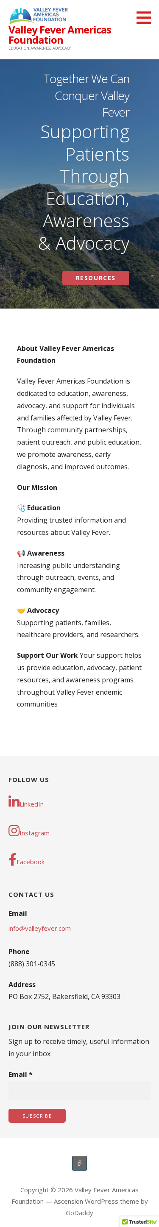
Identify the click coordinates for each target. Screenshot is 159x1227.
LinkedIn (32, 804)
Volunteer (79, 1163)
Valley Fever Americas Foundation (59, 34)
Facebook (31, 861)
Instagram (35, 833)
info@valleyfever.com (39, 928)
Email (20, 1074)
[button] (146, 17)
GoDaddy (79, 1212)
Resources (96, 278)
